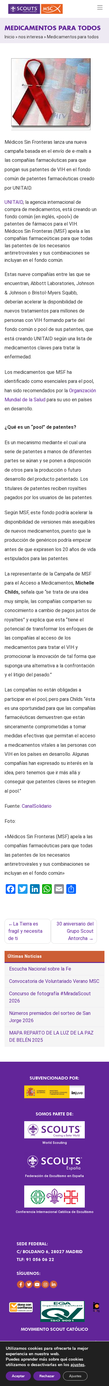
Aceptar (18, 1376)
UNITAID (14, 202)
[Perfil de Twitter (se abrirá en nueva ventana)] (29, 1284)
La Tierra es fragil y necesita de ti (25, 931)
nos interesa (30, 36)
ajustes (77, 1365)
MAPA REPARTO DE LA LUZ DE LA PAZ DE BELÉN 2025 (51, 1036)
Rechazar (46, 1376)
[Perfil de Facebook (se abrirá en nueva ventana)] (21, 1284)
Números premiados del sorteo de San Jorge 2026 (50, 1016)
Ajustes (75, 1376)
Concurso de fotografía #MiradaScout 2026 (50, 997)
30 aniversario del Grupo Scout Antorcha (75, 931)
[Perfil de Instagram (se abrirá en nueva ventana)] (45, 1284)
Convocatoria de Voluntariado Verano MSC (54, 981)
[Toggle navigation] (100, 7)
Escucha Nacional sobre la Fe (40, 969)
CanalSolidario (36, 806)
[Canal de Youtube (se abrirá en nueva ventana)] (37, 1284)
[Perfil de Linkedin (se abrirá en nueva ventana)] (53, 1284)
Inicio (10, 36)
